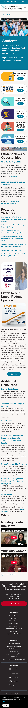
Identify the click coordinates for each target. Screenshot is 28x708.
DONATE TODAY (14, 603)
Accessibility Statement (16, 694)
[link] (14, 315)
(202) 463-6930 (14, 599)
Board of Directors (14, 626)
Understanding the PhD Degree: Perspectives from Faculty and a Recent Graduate (13, 219)
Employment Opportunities (14, 633)
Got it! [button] (6, 705)
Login (7, 1)
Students (14, 176)
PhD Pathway (14, 651)
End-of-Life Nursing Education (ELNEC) (14, 659)
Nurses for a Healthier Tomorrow (14, 464)
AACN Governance (14, 623)
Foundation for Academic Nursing (14, 648)
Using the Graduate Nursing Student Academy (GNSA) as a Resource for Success (12, 238)
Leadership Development (14, 646)
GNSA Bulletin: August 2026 (11, 162)
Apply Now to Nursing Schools (14, 654)
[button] (21, 2)
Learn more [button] (5, 701)
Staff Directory (14, 631)
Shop (14, 2)
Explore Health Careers (10, 389)
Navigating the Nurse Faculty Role (11, 250)
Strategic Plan (14, 618)
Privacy (7, 694)
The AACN (14, 643)
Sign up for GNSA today (8, 575)
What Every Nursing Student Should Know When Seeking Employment (12, 481)
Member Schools (14, 621)
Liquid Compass (7, 421)
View (20, 78)
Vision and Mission (14, 615)
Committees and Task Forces (14, 628)
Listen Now (14, 374)
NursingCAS (14, 656)
